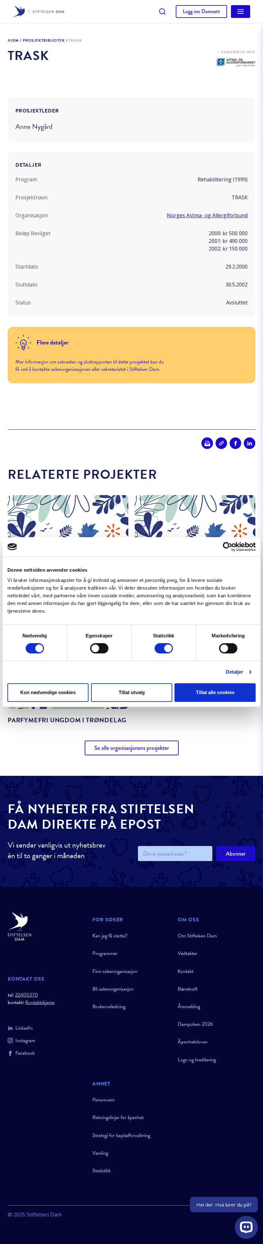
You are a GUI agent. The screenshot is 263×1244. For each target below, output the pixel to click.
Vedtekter (187, 953)
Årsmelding (189, 1006)
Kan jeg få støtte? (109, 936)
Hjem (13, 40)
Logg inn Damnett (201, 11)
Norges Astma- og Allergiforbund (207, 215)
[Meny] (240, 11)
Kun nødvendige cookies (48, 692)
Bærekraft (188, 989)
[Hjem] (46, 926)
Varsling (100, 1153)
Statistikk (101, 1170)
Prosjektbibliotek (44, 40)
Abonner (236, 854)
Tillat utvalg (132, 692)
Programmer (104, 953)
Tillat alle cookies (215, 692)
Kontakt (185, 971)
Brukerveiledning (108, 1006)
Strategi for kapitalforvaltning (121, 1135)
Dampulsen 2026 (195, 1024)
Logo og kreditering (197, 1060)
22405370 (26, 995)
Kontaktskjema (40, 1002)
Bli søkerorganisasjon (113, 989)
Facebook (25, 1053)
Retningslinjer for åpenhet (118, 1117)
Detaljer (234, 672)
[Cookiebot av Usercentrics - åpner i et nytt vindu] (227, 547)
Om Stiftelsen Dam (197, 936)
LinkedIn (24, 1028)
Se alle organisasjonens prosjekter (131, 748)
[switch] (99, 648)
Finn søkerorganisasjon (115, 971)
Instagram (25, 1040)
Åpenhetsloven (193, 1042)
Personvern (103, 1100)
